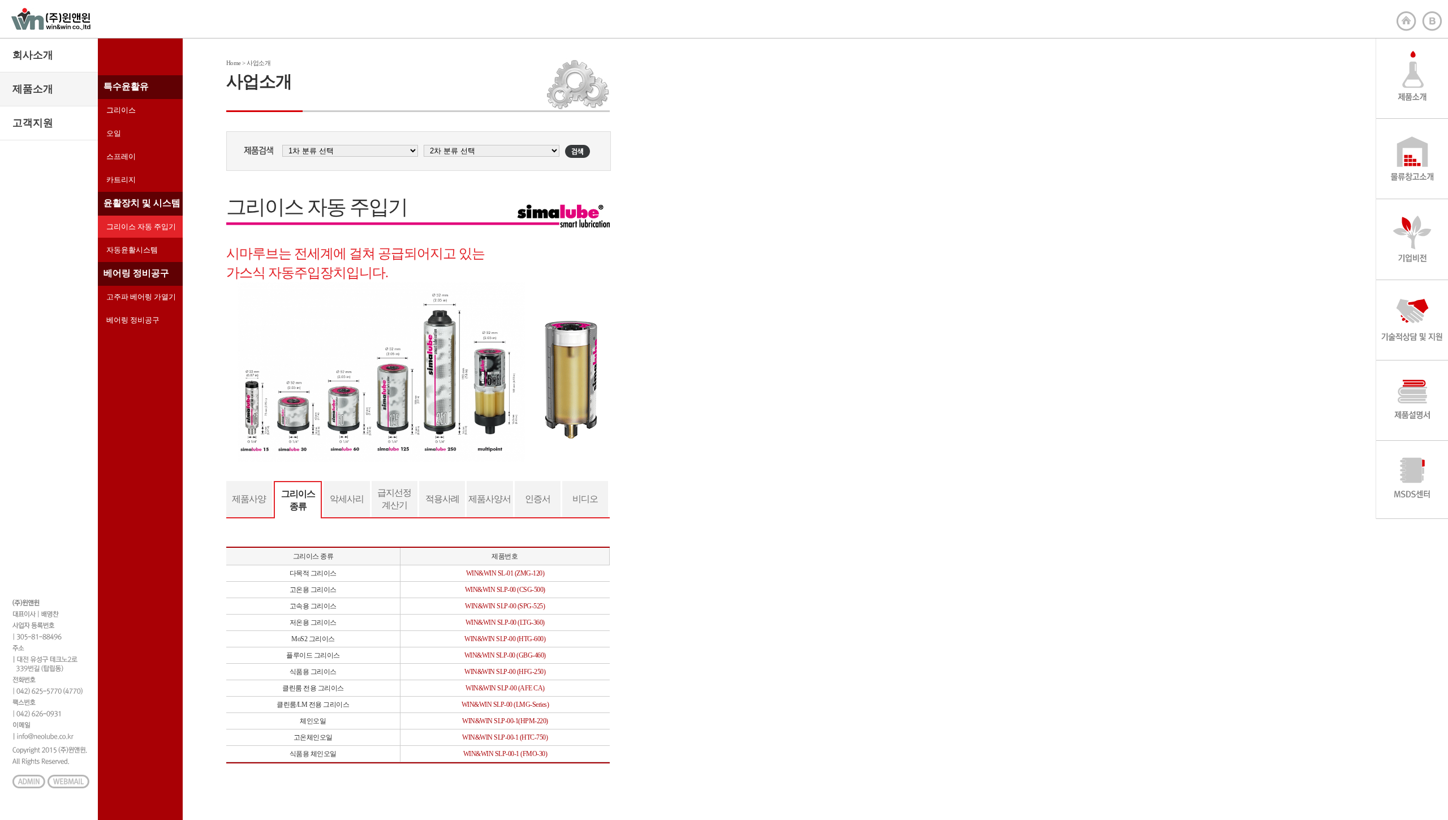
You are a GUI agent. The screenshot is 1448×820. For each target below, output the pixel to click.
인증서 (537, 499)
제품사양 (249, 499)
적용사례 (442, 499)
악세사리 (347, 499)
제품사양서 (489, 499)
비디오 (585, 499)
